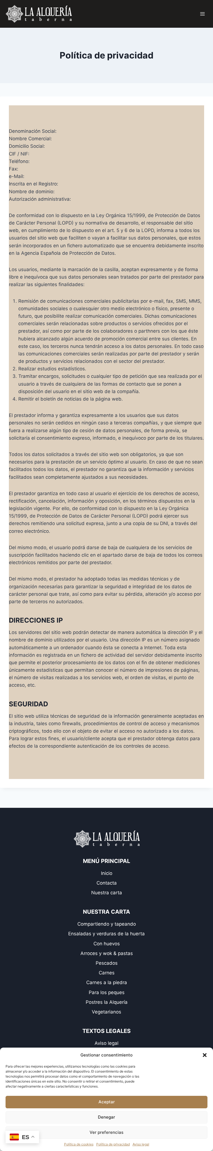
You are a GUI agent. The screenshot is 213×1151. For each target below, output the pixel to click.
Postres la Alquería (107, 1002)
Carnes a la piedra (106, 982)
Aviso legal (141, 1144)
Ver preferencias (106, 1132)
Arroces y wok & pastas (106, 953)
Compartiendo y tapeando (106, 924)
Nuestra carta (106, 892)
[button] (204, 1055)
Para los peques (107, 992)
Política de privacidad (113, 1144)
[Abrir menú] (202, 13)
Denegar (106, 1117)
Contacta (107, 883)
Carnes (107, 973)
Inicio (106, 873)
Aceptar (106, 1101)
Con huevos (106, 943)
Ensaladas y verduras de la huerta (106, 933)
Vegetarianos (106, 1012)
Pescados (107, 963)
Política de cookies (78, 1144)
